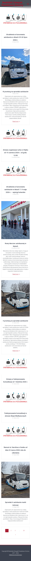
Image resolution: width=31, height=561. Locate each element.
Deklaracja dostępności (15, 555)
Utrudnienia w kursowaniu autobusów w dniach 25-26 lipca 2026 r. (15, 37)
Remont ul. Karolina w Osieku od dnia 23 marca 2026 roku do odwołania (15, 450)
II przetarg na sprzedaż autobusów (15, 321)
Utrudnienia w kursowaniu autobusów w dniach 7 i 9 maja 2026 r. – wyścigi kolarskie (15, 189)
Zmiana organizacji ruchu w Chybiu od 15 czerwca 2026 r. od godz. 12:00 (15, 152)
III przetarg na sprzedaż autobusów (15, 91)
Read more (16, 121)
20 (24, 530)
